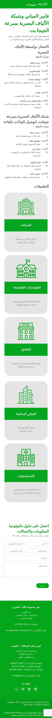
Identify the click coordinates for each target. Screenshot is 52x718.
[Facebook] (23, 689)
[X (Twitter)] (29, 689)
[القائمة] (5, 4)
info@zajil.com (19, 675)
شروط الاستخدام (42, 702)
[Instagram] (35, 689)
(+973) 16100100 (22, 624)
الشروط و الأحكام (42, 704)
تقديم (43, 585)
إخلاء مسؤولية (13, 702)
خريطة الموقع (29, 704)
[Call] (16, 689)
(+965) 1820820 (17, 663)
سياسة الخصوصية (27, 702)
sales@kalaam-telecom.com (19, 630)
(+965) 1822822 (18, 666)
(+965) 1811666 (16, 669)
